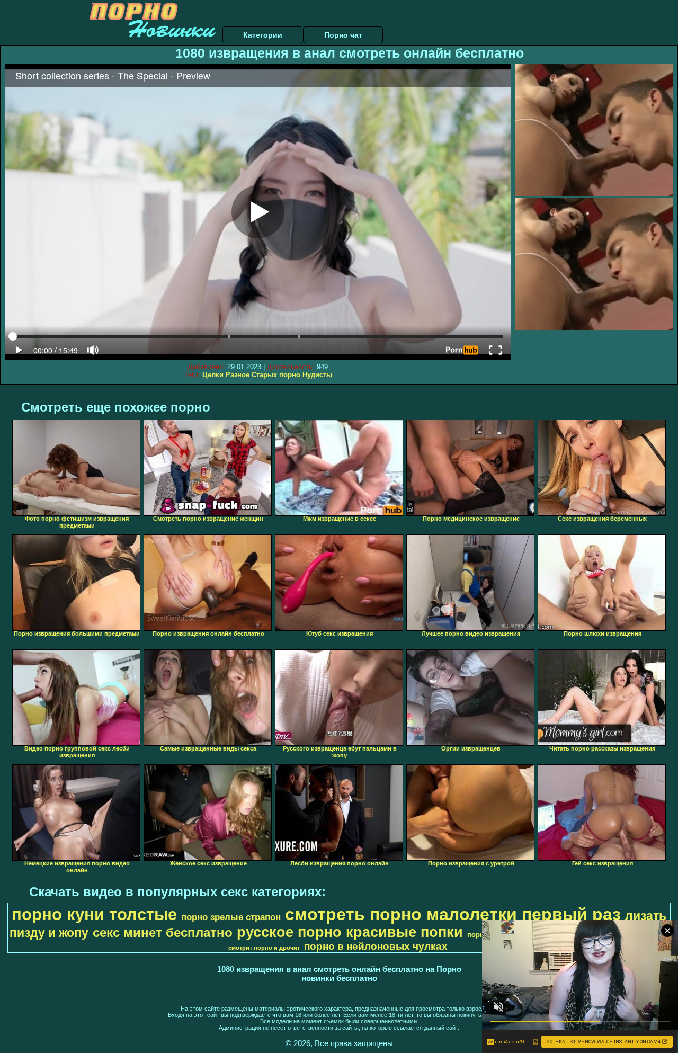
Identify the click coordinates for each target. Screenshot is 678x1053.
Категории (262, 35)
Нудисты (317, 375)
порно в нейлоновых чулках (376, 946)
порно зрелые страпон (231, 917)
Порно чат (343, 35)
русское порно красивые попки (350, 932)
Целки (213, 375)
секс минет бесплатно (163, 932)
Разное (237, 375)
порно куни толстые (94, 914)
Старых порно (276, 375)
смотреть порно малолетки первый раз (453, 914)
